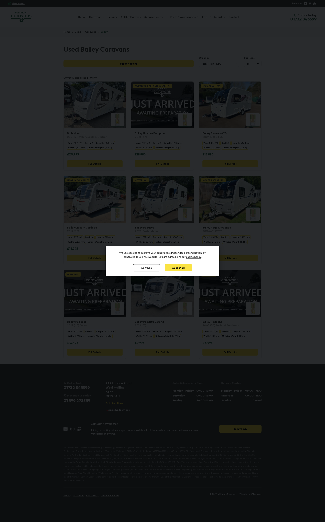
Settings (146, 267)
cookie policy (193, 256)
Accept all (178, 267)
